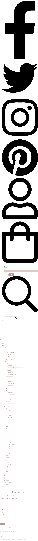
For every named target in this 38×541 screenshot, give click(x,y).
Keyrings (7, 386)
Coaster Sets (10, 372)
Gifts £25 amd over (9, 376)
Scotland (7, 428)
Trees (7, 471)
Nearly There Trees (11, 412)
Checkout (11, 274)
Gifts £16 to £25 (9, 370)
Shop (3, 345)
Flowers (7, 455)
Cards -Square (8, 354)
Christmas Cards (9, 359)
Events (3, 473)
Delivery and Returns (8, 482)
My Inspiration (6, 480)
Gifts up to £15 (8, 363)
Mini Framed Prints (7, 406)
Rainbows (8, 462)
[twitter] (20, 95)
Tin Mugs (9, 395)
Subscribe (2, 523)
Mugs (7, 390)
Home (3, 343)
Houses (7, 424)
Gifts (5, 361)
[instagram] (20, 137)
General (9, 410)
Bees (7, 437)
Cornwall (11, 397)
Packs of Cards (8, 356)
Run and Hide (8, 464)
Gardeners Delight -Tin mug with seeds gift (16, 367)
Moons (7, 426)
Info (3, 477)
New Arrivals (6, 432)
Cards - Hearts (8, 350)
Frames (7, 457)
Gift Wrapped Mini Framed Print (13, 374)
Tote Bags (8, 401)
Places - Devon (10, 385)
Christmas (6, 358)
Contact (3, 475)
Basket (6, 274)
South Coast (10, 415)
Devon (11, 399)
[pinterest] (20, 176)
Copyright (6, 484)
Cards (5, 347)
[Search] (16, 318)
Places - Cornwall (11, 383)
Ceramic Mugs (10, 392)
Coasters (7, 379)
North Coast (10, 413)
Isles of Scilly (10, 442)
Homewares (6, 377)
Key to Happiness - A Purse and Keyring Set (16, 368)
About (5, 478)
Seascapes (8, 430)
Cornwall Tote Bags (11, 403)
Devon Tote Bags (11, 404)
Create (24, 539)
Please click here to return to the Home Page (9, 498)
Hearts (7, 422)
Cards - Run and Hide (10, 352)
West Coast (10, 417)
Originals (5, 433)
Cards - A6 (8, 349)
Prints (5, 435)
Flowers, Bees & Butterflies (11, 421)
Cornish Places (12, 394)
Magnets (7, 388)
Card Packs (10, 365)
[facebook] (20, 58)
